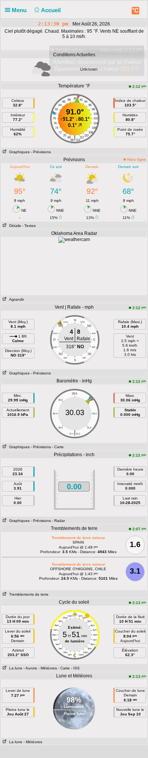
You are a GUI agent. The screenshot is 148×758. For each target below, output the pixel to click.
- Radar (58, 521)
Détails (14, 226)
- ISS (75, 668)
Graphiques (18, 152)
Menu (20, 10)
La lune (14, 668)
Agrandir (15, 299)
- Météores (47, 668)
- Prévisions (41, 152)
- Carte (58, 447)
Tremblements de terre (28, 594)
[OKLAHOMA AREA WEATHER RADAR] (74, 239)
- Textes (29, 226)
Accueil (51, 10)
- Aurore (30, 668)
